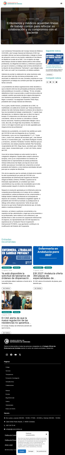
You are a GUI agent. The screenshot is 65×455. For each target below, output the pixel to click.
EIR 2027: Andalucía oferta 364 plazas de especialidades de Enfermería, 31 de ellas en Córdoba (48, 278)
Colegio (8, 367)
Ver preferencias (41, 451)
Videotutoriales (9, 405)
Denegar (30, 451)
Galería (7, 401)
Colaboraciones (10, 385)
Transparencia (9, 374)
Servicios (8, 370)
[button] (46, 434)
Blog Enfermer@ (10, 398)
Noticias (16, 267)
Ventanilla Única (10, 381)
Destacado (6, 267)
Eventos (8, 394)
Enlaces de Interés (10, 408)
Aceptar (22, 451)
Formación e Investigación (12, 378)
